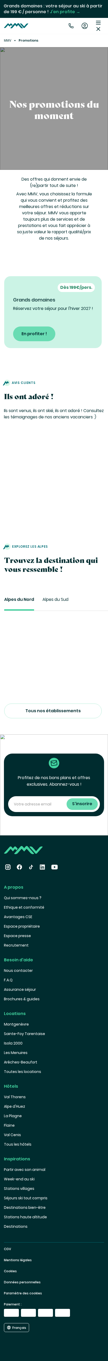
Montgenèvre (16, 1024)
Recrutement (16, 945)
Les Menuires (16, 1052)
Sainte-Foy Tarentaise (24, 1033)
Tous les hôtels (17, 1144)
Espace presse (17, 935)
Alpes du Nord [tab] (19, 600)
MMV (7, 40)
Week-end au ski (19, 1179)
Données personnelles (22, 1282)
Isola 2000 (13, 1043)
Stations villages (19, 1188)
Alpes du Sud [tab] (55, 600)
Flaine (9, 1125)
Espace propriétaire (22, 926)
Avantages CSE (18, 916)
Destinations (16, 1226)
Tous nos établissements (53, 711)
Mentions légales (18, 1260)
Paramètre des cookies (23, 1293)
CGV (7, 1249)
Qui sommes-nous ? (22, 897)
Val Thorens (15, 1097)
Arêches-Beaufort (20, 1062)
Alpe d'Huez (14, 1106)
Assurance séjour (20, 989)
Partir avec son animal (24, 1169)
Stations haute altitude (25, 1217)
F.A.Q (8, 980)
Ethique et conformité (24, 907)
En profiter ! (34, 334)
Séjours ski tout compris (25, 1198)
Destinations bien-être (25, 1207)
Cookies (10, 1271)
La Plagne (13, 1116)
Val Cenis (12, 1134)
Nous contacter (18, 970)
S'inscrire (82, 804)
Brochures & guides (22, 999)
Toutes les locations (22, 1071)
